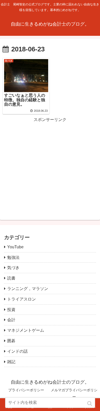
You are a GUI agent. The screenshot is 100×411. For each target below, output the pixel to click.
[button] (90, 403)
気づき (13, 267)
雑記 (11, 362)
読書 (11, 278)
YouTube (15, 247)
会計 (11, 320)
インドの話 (17, 351)
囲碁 (11, 341)
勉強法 (13, 257)
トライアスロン (21, 299)
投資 (11, 309)
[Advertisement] (50, 159)
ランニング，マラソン (27, 288)
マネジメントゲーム (25, 330)
